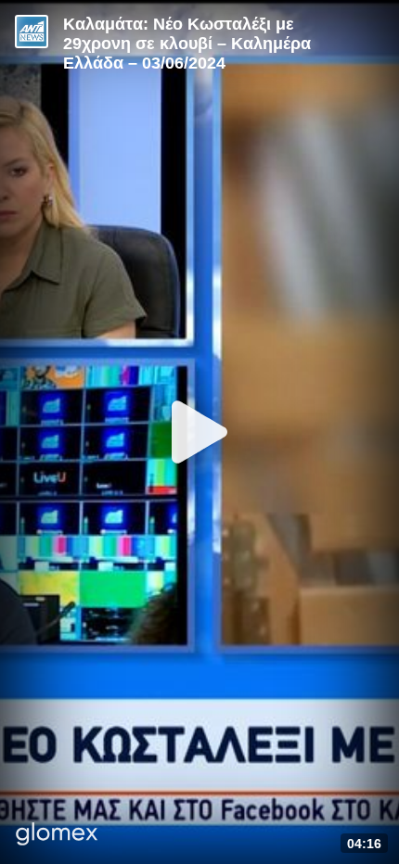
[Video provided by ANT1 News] (31, 31)
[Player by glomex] (57, 836)
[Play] (199, 432)
